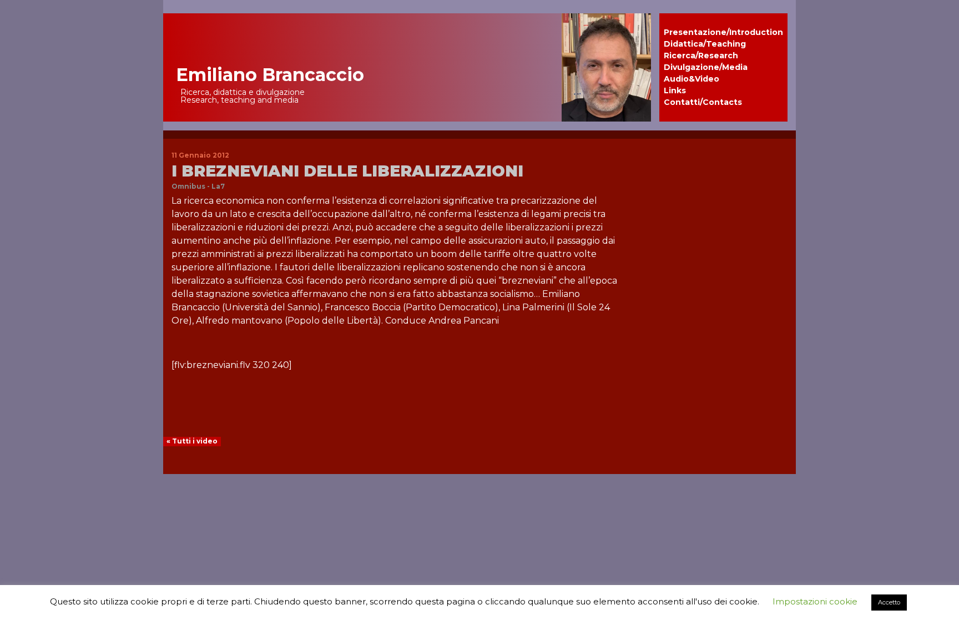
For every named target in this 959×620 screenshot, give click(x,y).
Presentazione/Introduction (723, 32)
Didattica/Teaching (705, 44)
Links (675, 90)
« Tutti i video (192, 441)
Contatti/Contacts (703, 102)
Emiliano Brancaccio (270, 74)
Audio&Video (691, 79)
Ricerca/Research (701, 56)
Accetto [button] (889, 602)
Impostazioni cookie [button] (815, 601)
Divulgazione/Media (706, 67)
